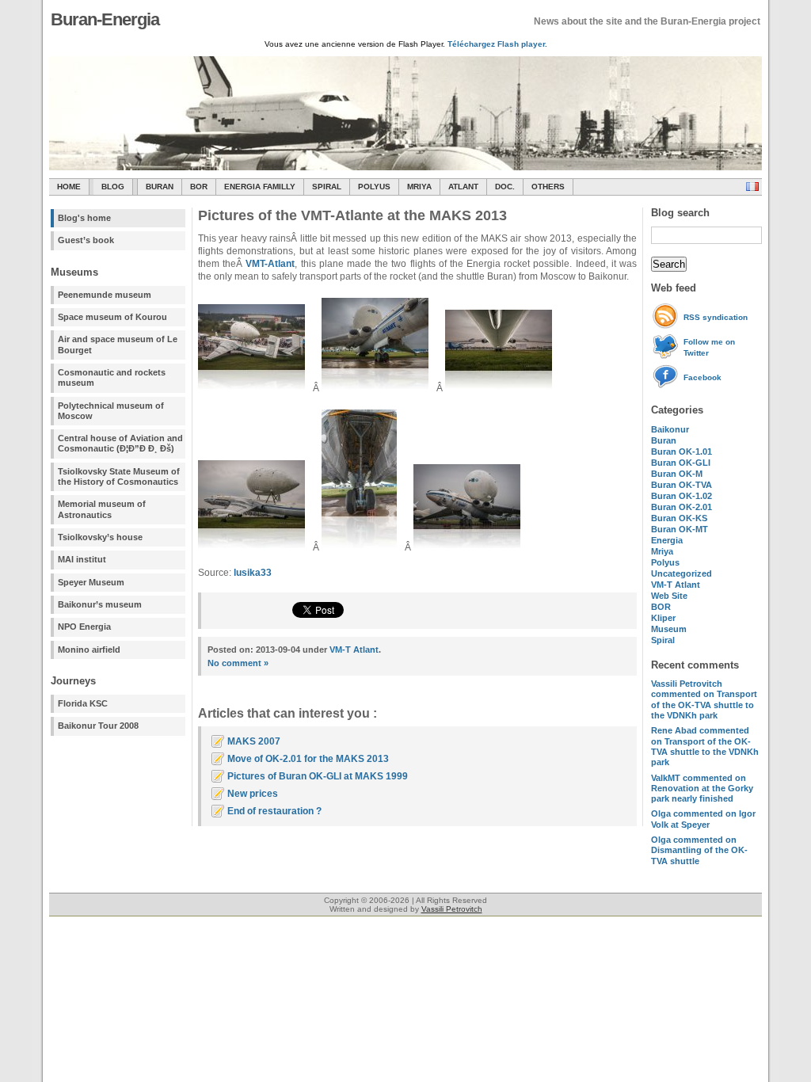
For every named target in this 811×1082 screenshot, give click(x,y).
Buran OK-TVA (681, 485)
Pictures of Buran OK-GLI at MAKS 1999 (317, 776)
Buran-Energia (105, 19)
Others (548, 186)
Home (69, 186)
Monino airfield (89, 649)
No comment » (238, 663)
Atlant (463, 186)
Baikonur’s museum (100, 604)
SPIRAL (326, 186)
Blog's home (84, 218)
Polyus (374, 186)
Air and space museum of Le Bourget (117, 344)
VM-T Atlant (675, 584)
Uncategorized (681, 573)
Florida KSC (83, 703)
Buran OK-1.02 (681, 496)
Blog (112, 186)
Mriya (419, 186)
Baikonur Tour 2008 (98, 725)
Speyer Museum (91, 582)
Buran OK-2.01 (681, 507)
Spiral (663, 640)
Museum (669, 629)
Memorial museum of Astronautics (102, 509)
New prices (252, 793)
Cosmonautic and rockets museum (112, 377)
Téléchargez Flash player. (497, 44)
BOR (199, 186)
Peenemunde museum (104, 294)
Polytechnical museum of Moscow (111, 411)
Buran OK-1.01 (681, 451)
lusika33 (253, 572)
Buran (159, 186)
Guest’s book (86, 240)
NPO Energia (84, 626)
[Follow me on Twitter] (667, 356)
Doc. (505, 186)
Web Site (669, 595)
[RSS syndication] (667, 326)
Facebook (702, 377)
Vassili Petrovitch (451, 909)
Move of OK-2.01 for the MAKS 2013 (308, 758)
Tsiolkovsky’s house (100, 537)
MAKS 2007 (253, 741)
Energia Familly (259, 186)
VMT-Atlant (270, 263)
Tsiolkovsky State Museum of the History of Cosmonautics (119, 476)
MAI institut (82, 559)
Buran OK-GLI (680, 462)
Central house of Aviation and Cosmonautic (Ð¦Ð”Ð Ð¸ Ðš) (120, 443)
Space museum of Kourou (112, 317)
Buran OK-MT (679, 529)
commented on (704, 699)
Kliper (663, 618)
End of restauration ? (274, 811)
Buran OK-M (676, 473)
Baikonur (670, 429)
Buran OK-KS (679, 518)
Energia (667, 540)
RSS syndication (715, 317)
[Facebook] (667, 386)
